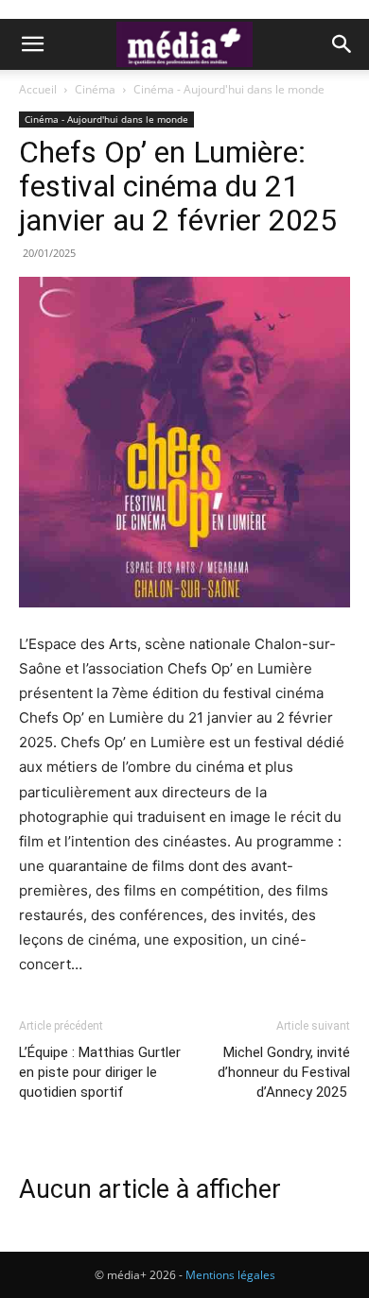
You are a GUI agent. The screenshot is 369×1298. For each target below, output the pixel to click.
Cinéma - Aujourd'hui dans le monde (229, 89)
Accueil (38, 89)
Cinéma (95, 89)
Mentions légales (230, 1275)
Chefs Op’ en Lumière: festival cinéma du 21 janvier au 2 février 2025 (181, 186)
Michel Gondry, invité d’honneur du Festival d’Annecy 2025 (284, 1072)
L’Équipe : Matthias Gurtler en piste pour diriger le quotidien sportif (100, 1072)
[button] (32, 44)
